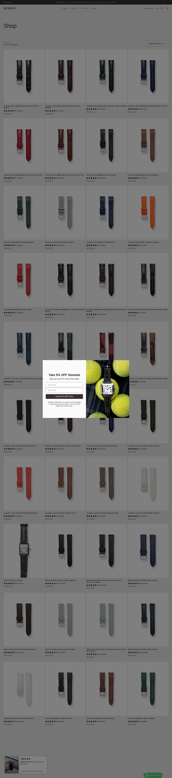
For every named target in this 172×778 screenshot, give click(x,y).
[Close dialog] (127, 362)
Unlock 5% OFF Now (64, 396)
